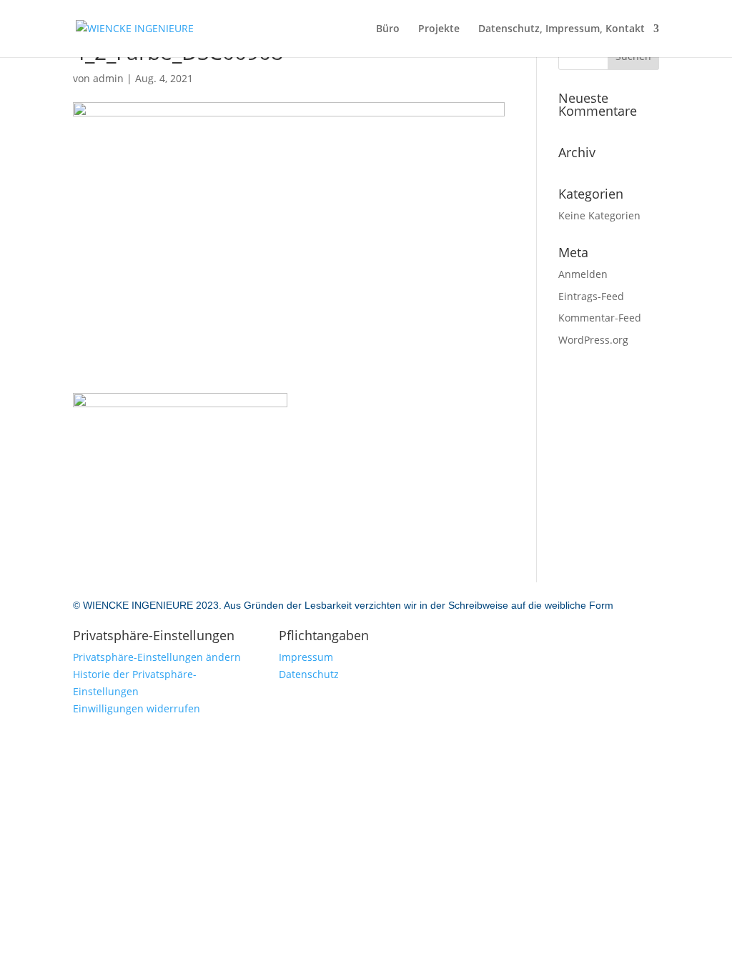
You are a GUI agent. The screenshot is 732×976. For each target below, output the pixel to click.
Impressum (306, 657)
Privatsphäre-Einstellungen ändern (157, 657)
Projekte (439, 29)
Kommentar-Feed (599, 317)
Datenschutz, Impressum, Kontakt (561, 29)
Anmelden (583, 274)
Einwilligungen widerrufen (136, 708)
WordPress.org (593, 340)
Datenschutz (309, 674)
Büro (388, 29)
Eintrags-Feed (591, 296)
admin (108, 78)
